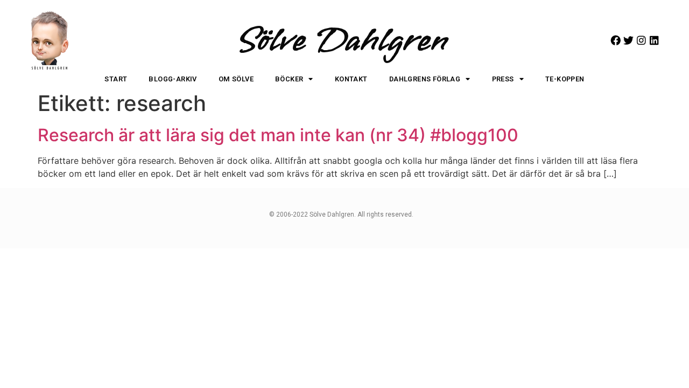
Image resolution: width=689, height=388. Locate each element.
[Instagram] (641, 40)
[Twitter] (628, 40)
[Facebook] (615, 40)
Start (115, 79)
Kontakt (351, 79)
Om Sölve (236, 79)
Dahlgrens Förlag (424, 79)
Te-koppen (565, 79)
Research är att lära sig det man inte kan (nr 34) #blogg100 (278, 135)
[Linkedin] (654, 40)
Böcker (289, 79)
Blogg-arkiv (172, 79)
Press (503, 79)
